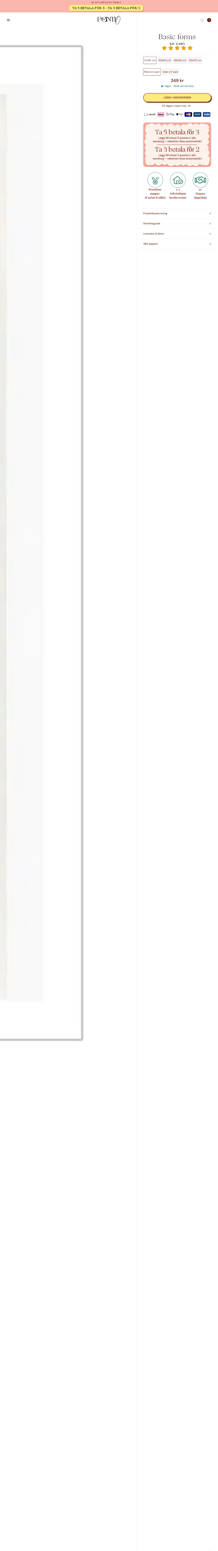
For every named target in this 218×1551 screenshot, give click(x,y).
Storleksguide (151, 223)
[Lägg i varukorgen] (177, 97)
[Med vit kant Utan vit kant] (68, 543)
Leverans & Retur (153, 233)
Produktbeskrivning (155, 213)
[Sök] (202, 20)
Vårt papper (150, 243)
